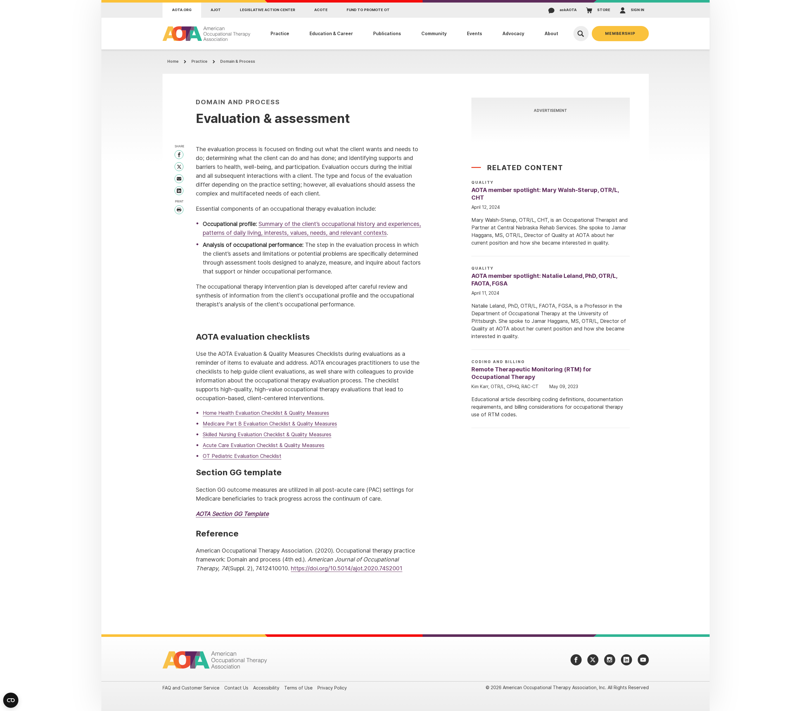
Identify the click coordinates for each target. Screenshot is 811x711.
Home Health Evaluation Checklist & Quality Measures (266, 413)
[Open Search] (581, 33)
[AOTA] (207, 33)
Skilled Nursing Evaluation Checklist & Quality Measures (267, 434)
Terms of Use (298, 687)
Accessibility (266, 687)
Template (256, 513)
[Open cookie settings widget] (10, 700)
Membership (620, 33)
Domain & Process (237, 61)
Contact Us (236, 687)
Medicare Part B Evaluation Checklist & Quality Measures (270, 423)
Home (173, 61)
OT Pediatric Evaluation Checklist (242, 456)
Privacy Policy (332, 687)
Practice (199, 61)
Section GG (228, 513)
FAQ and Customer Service (191, 687)
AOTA (204, 513)
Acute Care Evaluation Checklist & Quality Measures (263, 445)
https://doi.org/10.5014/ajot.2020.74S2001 (346, 568)
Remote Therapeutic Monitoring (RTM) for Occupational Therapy (531, 373)
